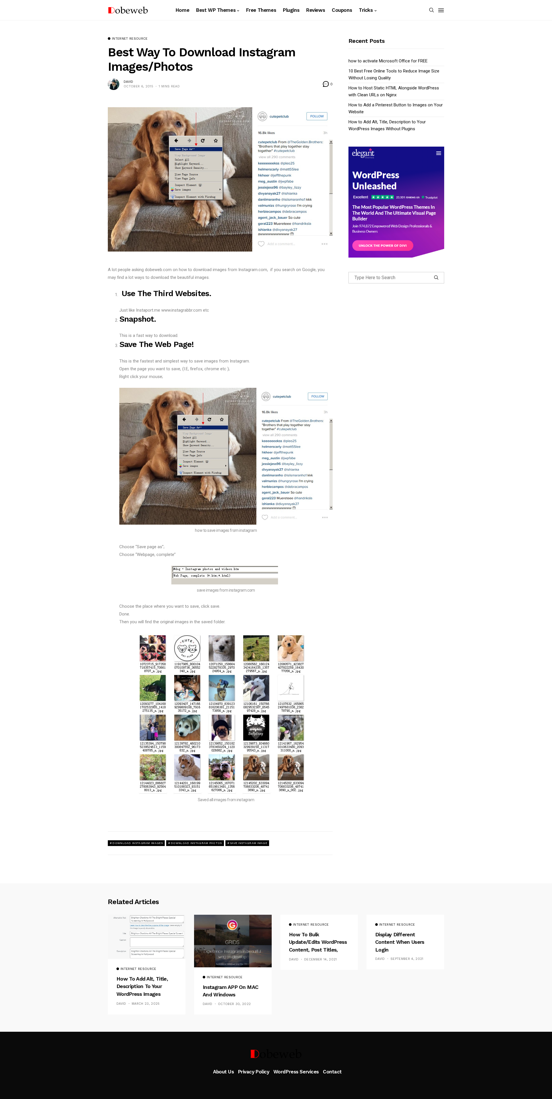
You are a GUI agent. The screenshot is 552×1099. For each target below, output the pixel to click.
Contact (332, 1072)
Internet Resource (130, 38)
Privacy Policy (253, 1072)
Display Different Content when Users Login (399, 942)
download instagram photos (196, 843)
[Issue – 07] (276, 1053)
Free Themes (261, 10)
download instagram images (137, 843)
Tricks (366, 10)
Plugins (291, 10)
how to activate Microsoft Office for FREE (388, 61)
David (128, 82)
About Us (223, 1072)
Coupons (342, 10)
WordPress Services (296, 1072)
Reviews (315, 10)
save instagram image (248, 843)
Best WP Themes (215, 10)
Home (182, 10)
